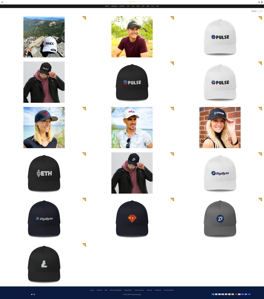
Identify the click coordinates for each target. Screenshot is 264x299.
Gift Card (99, 290)
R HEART (122, 6)
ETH (152, 6)
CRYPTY (129, 294)
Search (92, 290)
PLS (133, 6)
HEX (128, 6)
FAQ (106, 290)
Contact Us (158, 290)
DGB (148, 6)
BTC (143, 6)
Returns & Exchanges (115, 290)
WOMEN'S (114, 6)
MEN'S (107, 6)
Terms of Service (139, 290)
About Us (149, 290)
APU (157, 6)
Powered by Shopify (136, 294)
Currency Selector (169, 290)
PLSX (138, 6)
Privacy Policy (128, 290)
